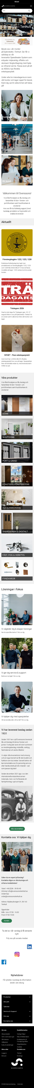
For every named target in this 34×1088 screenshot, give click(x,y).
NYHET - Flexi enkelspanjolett (17, 355)
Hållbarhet (5, 1042)
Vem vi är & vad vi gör (8, 1037)
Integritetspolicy (21, 1044)
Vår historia (5, 1039)
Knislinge (19, 1056)
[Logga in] (28, 6)
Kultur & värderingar (7, 1045)
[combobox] (17, 11)
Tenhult (19, 1053)
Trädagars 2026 (17, 308)
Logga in (4, 1053)
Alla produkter (6, 1034)
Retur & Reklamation (23, 1037)
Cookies (19, 1047)
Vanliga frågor (21, 1034)
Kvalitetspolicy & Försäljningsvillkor (22, 1040)
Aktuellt (6, 222)
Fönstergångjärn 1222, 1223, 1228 (17, 259)
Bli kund (17, 1)
